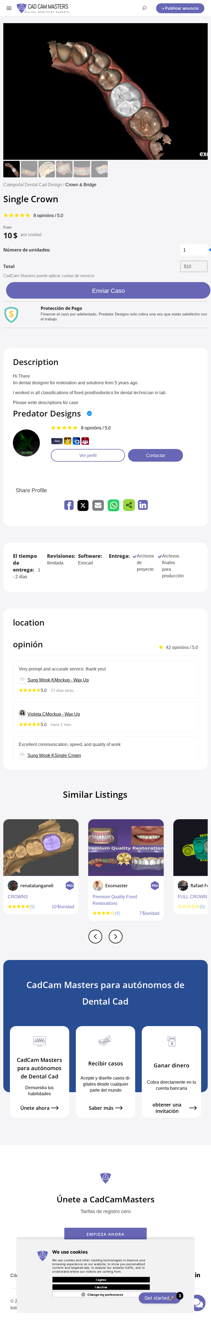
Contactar (155, 455)
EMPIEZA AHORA (105, 1234)
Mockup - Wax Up (71, 680)
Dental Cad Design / (45, 185)
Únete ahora (34, 1108)
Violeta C (36, 714)
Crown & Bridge (80, 185)
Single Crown (67, 755)
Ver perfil (88, 455)
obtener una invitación (166, 1108)
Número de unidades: (27, 250)
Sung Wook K (40, 680)
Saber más (101, 1108)
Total (9, 266)
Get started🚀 (163, 1297)
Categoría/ (13, 185)
